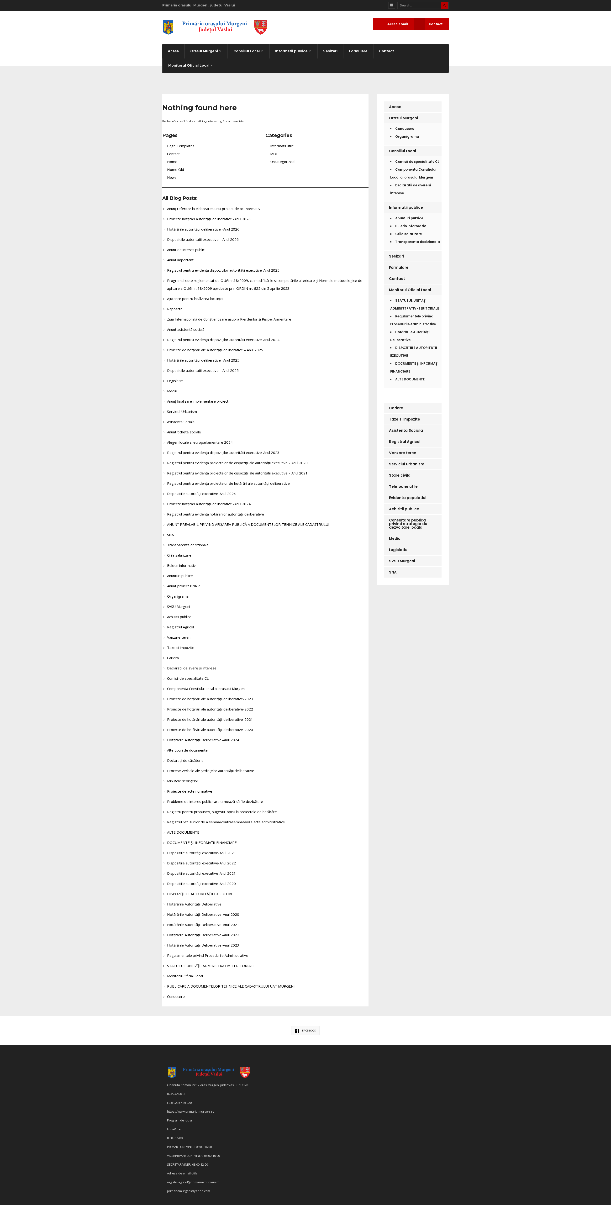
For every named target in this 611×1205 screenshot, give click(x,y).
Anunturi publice (180, 575)
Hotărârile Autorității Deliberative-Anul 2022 (203, 934)
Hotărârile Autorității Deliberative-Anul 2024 (203, 739)
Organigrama (178, 596)
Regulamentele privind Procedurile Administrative (207, 955)
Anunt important (180, 260)
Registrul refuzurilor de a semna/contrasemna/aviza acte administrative (226, 822)
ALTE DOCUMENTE (183, 832)
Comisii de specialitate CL (188, 678)
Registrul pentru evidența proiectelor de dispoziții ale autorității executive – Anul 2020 (237, 462)
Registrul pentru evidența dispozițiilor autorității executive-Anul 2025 (223, 270)
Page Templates (181, 145)
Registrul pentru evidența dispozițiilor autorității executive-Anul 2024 (223, 339)
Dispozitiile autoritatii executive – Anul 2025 (203, 370)
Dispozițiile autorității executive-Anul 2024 (201, 493)
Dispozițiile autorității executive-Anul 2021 (201, 873)
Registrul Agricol (180, 627)
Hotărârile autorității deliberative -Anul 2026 (203, 229)
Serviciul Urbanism (182, 411)
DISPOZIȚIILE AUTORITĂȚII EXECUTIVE (200, 893)
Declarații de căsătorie (185, 760)
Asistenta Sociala (181, 421)
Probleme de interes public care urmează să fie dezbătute (215, 801)
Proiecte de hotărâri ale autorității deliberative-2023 (210, 698)
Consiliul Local (246, 51)
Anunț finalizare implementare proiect (197, 401)
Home (172, 161)
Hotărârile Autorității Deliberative (194, 904)
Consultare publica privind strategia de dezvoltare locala (408, 524)
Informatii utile (282, 145)
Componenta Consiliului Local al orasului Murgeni (206, 688)
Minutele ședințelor (182, 781)
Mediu (172, 391)
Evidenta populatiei (407, 497)
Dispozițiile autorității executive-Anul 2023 (201, 852)
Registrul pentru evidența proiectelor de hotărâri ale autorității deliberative (228, 483)
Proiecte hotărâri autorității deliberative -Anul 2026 (209, 218)
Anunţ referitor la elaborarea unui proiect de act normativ (213, 208)
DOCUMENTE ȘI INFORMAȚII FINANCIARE (202, 842)
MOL (274, 153)
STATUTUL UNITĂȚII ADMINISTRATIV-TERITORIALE (211, 965)
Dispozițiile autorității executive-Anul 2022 (201, 863)
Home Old (175, 169)
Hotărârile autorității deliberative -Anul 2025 (203, 360)
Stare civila (400, 475)
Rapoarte (175, 308)
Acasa (173, 51)
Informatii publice (291, 51)
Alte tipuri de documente (187, 750)
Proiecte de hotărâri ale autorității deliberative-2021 (210, 719)
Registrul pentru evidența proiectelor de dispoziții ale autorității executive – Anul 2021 (237, 473)
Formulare (358, 51)
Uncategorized (282, 161)
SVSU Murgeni (178, 606)
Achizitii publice (179, 616)
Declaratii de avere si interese (191, 668)
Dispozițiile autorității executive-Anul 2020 (201, 883)
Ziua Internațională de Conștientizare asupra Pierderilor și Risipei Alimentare (229, 319)
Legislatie (175, 380)
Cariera (173, 657)
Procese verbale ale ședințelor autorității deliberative (210, 770)
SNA (170, 534)
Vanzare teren (178, 637)
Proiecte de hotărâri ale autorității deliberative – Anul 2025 (215, 349)
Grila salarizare (179, 555)
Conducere (176, 996)
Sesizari (330, 51)
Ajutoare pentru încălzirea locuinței (195, 298)
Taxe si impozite (180, 647)
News (172, 177)
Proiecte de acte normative (189, 791)
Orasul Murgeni (204, 51)
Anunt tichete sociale (184, 432)
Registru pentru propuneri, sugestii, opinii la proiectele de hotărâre (222, 811)
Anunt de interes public (186, 249)
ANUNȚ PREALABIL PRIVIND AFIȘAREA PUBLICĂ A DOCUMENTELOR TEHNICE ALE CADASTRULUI (248, 524)
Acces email (397, 24)
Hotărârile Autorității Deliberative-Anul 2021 (203, 924)
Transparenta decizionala (187, 544)
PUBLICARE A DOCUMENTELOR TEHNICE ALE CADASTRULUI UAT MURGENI (231, 986)
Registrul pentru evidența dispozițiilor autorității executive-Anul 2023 (223, 452)
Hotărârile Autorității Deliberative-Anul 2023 (203, 945)
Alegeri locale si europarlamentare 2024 (200, 442)
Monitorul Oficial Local (188, 65)
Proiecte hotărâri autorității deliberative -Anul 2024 (209, 503)
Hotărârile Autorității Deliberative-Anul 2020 (203, 914)
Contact (386, 51)
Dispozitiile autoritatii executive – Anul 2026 (203, 239)
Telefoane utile (403, 486)
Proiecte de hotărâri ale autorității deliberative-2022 (210, 709)
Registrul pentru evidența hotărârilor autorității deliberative (215, 514)
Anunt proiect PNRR (183, 586)
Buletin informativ (181, 565)
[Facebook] (391, 5)
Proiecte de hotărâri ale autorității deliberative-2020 (210, 729)
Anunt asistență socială (185, 329)
